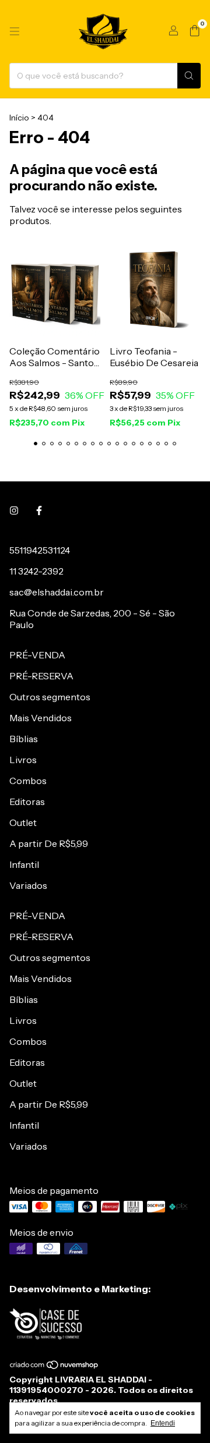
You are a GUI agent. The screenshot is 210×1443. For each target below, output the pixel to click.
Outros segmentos (49, 697)
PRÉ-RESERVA (41, 676)
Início (19, 117)
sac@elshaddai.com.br (56, 592)
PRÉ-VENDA (37, 655)
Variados (28, 885)
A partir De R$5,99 (48, 843)
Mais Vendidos (40, 718)
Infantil (24, 864)
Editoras (27, 801)
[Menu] (14, 31)
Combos (28, 780)
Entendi (162, 1423)
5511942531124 (39, 550)
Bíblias (23, 738)
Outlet (23, 822)
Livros (23, 759)
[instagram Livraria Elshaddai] (14, 510)
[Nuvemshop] (54, 1367)
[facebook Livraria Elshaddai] (39, 510)
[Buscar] (189, 75)
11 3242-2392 (36, 571)
